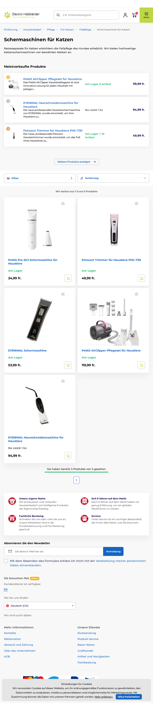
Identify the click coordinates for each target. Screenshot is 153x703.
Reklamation (12, 639)
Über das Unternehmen (19, 650)
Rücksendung (86, 633)
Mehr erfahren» (104, 696)
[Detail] (67, 278)
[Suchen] (58, 15)
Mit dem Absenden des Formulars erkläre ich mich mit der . (78, 563)
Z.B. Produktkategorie (77, 15)
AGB (7, 656)
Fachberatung (86, 662)
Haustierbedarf (32, 29)
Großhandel (85, 650)
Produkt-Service (87, 639)
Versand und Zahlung (18, 644)
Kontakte (10, 633)
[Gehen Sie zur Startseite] (22, 15)
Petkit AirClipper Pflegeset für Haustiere (52, 79)
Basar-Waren (86, 644)
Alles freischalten (129, 696)
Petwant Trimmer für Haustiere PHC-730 (52, 130)
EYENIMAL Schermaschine (27, 350)
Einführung (11, 29)
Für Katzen (67, 29)
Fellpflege (85, 29)
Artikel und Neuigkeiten (93, 656)
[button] (146, 15)
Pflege (51, 29)
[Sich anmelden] (125, 15)
